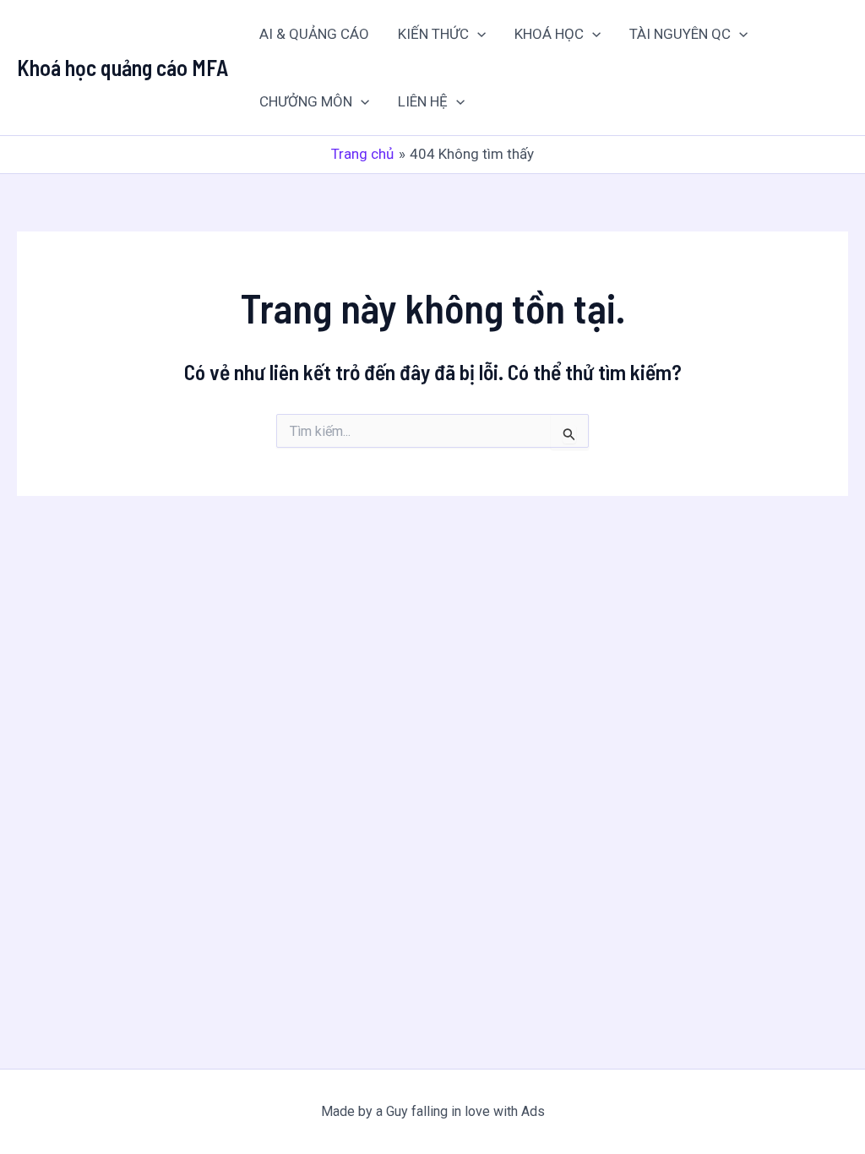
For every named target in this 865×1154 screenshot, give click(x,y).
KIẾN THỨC (433, 33)
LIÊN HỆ (423, 101)
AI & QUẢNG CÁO (314, 33)
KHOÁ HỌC (549, 33)
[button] (477, 34)
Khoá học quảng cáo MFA (122, 67)
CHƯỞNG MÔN (305, 101)
